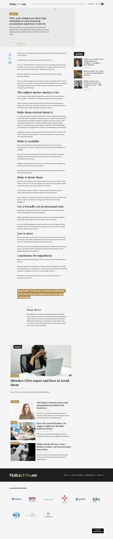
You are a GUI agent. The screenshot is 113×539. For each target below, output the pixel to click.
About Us (66, 475)
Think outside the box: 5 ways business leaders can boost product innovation (54, 447)
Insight (14, 422)
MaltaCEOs (81, 4)
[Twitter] (10, 59)
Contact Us (100, 475)
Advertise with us (89, 475)
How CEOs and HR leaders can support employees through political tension (51, 426)
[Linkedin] (10, 63)
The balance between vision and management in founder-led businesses (52, 405)
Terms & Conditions (76, 475)
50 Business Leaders (68, 4)
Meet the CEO (45, 4)
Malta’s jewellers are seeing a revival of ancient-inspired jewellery (93, 73)
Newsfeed (35, 4)
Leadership (55, 4)
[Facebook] (10, 55)
